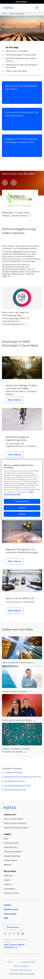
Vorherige (5, 183)
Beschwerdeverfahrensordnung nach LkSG (22, 777)
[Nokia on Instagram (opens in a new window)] (5, 933)
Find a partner (10, 913)
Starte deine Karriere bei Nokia (17, 720)
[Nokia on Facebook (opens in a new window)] (18, 933)
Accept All (22, 514)
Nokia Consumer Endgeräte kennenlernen (14, 946)
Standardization (10, 860)
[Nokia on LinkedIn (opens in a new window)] (23, 933)
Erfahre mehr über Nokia (16, 71)
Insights (7, 834)
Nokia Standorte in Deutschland (17, 662)
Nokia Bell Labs (10, 847)
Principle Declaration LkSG (15, 790)
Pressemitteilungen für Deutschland (21, 55)
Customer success (11, 893)
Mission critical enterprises (15, 823)
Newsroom (8, 875)
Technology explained (13, 851)
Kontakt (7, 905)
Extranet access (11, 909)
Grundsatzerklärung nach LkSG (17, 785)
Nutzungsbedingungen (28, 962)
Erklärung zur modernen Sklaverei (21, 970)
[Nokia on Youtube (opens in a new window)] (9, 933)
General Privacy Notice (14, 494)
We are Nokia (10, 871)
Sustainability (9, 889)
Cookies (9, 962)
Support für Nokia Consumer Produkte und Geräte (16, 750)
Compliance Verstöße (13, 772)
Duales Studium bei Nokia (15, 691)
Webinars (8, 865)
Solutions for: (10, 814)
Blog (6, 838)
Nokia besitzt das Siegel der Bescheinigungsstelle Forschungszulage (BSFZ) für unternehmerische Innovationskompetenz (16, 318)
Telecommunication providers (16, 827)
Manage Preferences (22, 501)
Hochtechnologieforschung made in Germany (21, 59)
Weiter (14, 183)
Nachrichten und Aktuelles (17, 51)
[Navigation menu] (37, 8)
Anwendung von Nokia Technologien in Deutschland (22, 66)
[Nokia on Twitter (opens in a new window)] (14, 933)
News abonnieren (13, 927)
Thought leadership (12, 856)
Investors (8, 884)
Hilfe (6, 918)
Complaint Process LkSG (14, 781)
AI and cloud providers (13, 819)
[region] (22, 489)
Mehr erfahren (14, 400)
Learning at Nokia (11, 843)
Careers (7, 880)
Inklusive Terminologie (21, 966)
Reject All (22, 508)
